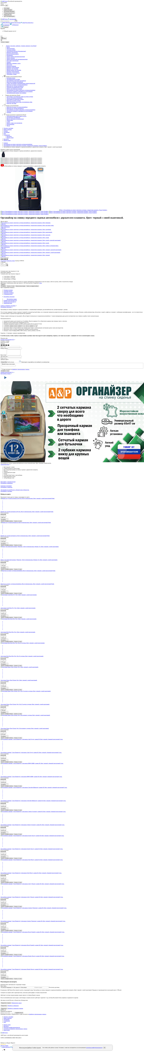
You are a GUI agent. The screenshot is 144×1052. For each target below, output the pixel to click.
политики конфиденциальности (94, 1047)
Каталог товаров (5, 42)
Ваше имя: (3, 346)
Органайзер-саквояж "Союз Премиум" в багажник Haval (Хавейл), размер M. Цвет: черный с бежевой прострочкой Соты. (32, 945)
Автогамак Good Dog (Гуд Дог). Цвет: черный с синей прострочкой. (18, 608)
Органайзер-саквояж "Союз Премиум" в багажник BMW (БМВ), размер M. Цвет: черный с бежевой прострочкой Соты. (31, 776)
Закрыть (3, 284)
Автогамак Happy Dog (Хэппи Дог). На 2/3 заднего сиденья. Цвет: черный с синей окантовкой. (25, 704)
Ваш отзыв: (3, 355)
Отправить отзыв (5, 370)
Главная (6, 143)
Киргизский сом (7, 14)
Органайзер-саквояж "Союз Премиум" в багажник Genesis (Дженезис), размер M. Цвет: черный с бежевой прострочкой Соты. (33, 921)
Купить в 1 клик (10, 286)
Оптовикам (6, 132)
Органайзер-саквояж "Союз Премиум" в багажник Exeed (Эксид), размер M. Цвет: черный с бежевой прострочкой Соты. (32, 848)
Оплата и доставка (8, 128)
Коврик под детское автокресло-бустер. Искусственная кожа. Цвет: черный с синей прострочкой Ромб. (27, 511)
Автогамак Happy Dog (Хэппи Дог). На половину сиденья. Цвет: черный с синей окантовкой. (25, 728)
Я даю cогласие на (15, 369)
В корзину (3, 286)
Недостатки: (4, 358)
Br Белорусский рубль (9, 11)
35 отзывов (3, 260)
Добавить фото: (5, 359)
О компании (7, 135)
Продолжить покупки (6, 1003)
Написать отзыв (11, 260)
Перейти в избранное (13, 1005)
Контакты (6, 139)
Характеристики (8, 303)
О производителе (8, 294)
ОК (104, 1047)
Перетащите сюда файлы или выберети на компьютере (35, 362)
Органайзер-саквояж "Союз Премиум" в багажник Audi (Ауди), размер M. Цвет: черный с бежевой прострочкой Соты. (31, 752)
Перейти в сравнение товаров (15, 1008)
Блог (5, 133)
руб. (7, 5)
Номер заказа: (4, 348)
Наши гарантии (8, 129)
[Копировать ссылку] (7, 265)
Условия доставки (8, 290)
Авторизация (12, 19)
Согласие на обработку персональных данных (15, 1028)
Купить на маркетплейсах (32, 286)
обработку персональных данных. (20, 369)
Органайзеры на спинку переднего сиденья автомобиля (18, 144)
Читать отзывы (4, 1045)
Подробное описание (9, 296)
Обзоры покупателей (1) (10, 301)
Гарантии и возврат (9, 292)
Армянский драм (8, 9)
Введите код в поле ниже (8, 364)
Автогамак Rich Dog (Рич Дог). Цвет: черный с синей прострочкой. (18, 632)
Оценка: (3, 343)
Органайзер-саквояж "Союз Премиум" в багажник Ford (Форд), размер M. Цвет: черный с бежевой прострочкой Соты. (31, 873)
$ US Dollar (6, 8)
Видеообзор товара (12, 299)
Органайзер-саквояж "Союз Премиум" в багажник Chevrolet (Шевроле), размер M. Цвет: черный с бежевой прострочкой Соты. (33, 800)
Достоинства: (4, 356)
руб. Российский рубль (9, 16)
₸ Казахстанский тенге (9, 13)
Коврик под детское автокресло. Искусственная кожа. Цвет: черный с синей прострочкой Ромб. (25, 535)
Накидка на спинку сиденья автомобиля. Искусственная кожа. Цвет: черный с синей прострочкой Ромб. (27, 584)
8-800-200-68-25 (11, 22)
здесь (40, 283)
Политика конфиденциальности (12, 1027)
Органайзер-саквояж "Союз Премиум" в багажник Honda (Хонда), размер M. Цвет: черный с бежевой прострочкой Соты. (32, 969)
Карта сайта (7, 1030)
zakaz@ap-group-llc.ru (27, 22)
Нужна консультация (20, 286)
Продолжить (4, 1005)
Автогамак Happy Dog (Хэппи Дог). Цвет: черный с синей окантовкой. (19, 680)
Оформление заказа (17, 1003)
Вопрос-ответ (7, 140)
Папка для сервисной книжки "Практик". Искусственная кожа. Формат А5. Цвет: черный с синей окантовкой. (29, 559)
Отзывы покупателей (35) (10, 300)
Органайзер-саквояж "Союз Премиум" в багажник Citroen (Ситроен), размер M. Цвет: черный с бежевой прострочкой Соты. (33, 824)
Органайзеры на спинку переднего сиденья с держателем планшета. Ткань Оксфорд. (25, 145)
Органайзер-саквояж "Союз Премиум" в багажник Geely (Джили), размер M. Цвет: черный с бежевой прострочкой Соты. (32, 897)
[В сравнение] (4, 265)
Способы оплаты (8, 291)
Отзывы (6, 131)
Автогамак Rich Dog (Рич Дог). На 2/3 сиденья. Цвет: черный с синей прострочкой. (22, 656)
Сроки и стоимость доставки (8, 305)
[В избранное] (2, 265)
